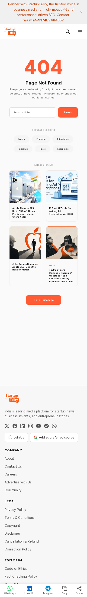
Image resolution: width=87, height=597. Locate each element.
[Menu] (80, 32)
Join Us (19, 437)
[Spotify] (46, 426)
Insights (23, 149)
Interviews (63, 139)
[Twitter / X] (7, 426)
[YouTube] (38, 426)
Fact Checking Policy (21, 576)
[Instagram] (30, 426)
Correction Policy (18, 549)
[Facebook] (15, 426)
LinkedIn (29, 593)
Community (13, 490)
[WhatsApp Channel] (54, 426)
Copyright (12, 525)
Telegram (48, 593)
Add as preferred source (56, 437)
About (9, 458)
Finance (40, 139)
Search (68, 112)
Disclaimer (12, 533)
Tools (42, 149)
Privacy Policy (15, 510)
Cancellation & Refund (22, 541)
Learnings (63, 149)
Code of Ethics (16, 568)
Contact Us (13, 466)
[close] (81, 12)
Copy (65, 593)
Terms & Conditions (20, 517)
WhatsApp (10, 593)
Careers (11, 474)
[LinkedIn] (22, 426)
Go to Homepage (44, 300)
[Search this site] (68, 32)
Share (79, 593)
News (21, 139)
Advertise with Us (18, 482)
